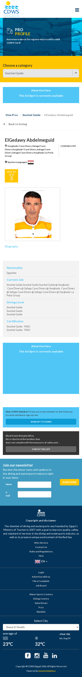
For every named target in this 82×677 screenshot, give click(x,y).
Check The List (41, 449)
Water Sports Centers (41, 594)
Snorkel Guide (31, 115)
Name (9, 484)
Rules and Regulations (41, 551)
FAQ (41, 555)
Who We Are (41, 542)
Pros (41, 607)
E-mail (8, 494)
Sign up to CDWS (41, 421)
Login (41, 572)
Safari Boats (41, 603)
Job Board (41, 585)
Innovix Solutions (47, 671)
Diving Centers (41, 598)
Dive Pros (12, 115)
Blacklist (41, 611)
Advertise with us (41, 576)
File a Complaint (41, 581)
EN (43, 561)
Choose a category (17, 65)
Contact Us (41, 547)
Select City (41, 620)
